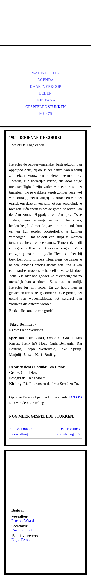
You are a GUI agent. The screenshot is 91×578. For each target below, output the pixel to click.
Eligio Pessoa (21, 540)
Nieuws (44, 100)
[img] (45, 27)
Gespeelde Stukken (45, 107)
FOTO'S (75, 397)
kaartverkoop (45, 86)
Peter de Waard (22, 521)
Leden (45, 93)
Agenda (45, 80)
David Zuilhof (21, 530)
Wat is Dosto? (45, 73)
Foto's (45, 114)
